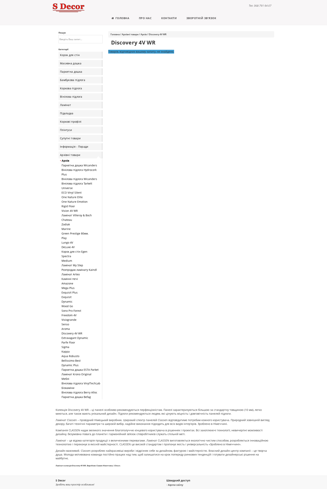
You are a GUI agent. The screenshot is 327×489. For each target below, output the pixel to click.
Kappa (66, 351)
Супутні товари (70, 138)
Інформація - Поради (74, 146)
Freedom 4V (69, 315)
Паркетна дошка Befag (76, 397)
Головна (121, 18)
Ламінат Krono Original (76, 374)
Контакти (169, 18)
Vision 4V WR (70, 211)
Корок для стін (70, 55)
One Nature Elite (72, 197)
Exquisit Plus (70, 292)
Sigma (65, 347)
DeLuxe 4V (68, 247)
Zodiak (66, 224)
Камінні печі (70, 279)
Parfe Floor (68, 342)
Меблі (65, 379)
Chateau (67, 220)
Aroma (66, 329)
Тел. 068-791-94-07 (260, 5)
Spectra (66, 256)
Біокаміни (68, 388)
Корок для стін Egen (74, 251)
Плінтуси (66, 130)
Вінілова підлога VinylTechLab (81, 383)
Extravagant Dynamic (75, 338)
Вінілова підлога (71, 96)
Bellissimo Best (71, 360)
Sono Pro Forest (71, 310)
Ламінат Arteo (71, 274)
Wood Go (67, 306)
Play (64, 238)
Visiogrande (69, 320)
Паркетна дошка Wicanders (79, 165)
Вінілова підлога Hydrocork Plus (79, 172)
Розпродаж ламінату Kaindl (79, 270)
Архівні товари (70, 155)
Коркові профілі (71, 121)
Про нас (145, 18)
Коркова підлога (71, 88)
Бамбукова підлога (72, 80)
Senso (65, 324)
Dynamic (67, 301)
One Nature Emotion (75, 201)
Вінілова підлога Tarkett (77, 183)
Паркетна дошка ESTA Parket (80, 369)
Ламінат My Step (72, 265)
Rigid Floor (68, 206)
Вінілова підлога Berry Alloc (79, 392)
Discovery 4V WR (72, 333)
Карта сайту (175, 485)
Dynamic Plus (70, 365)
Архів (65, 160)
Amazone (67, 283)
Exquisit (67, 297)
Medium (67, 260)
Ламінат (65, 105)
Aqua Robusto (70, 356)
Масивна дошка (70, 63)
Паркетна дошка (71, 71)
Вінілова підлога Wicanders (79, 179)
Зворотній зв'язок (201, 18)
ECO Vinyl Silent (72, 192)
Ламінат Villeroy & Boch (77, 215)
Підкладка (66, 113)
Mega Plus (68, 288)
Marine (66, 229)
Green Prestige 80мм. (75, 233)
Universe (67, 188)
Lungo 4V (67, 242)
